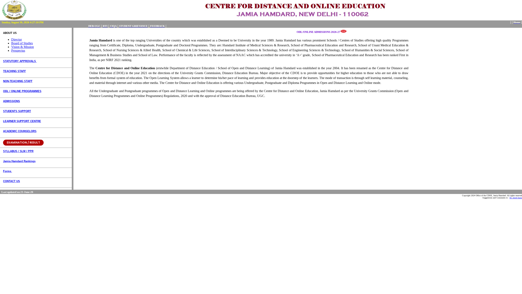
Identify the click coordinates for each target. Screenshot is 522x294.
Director (16, 39)
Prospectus (18, 50)
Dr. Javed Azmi (516, 198)
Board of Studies (22, 43)
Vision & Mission (22, 47)
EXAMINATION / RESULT (23, 142)
